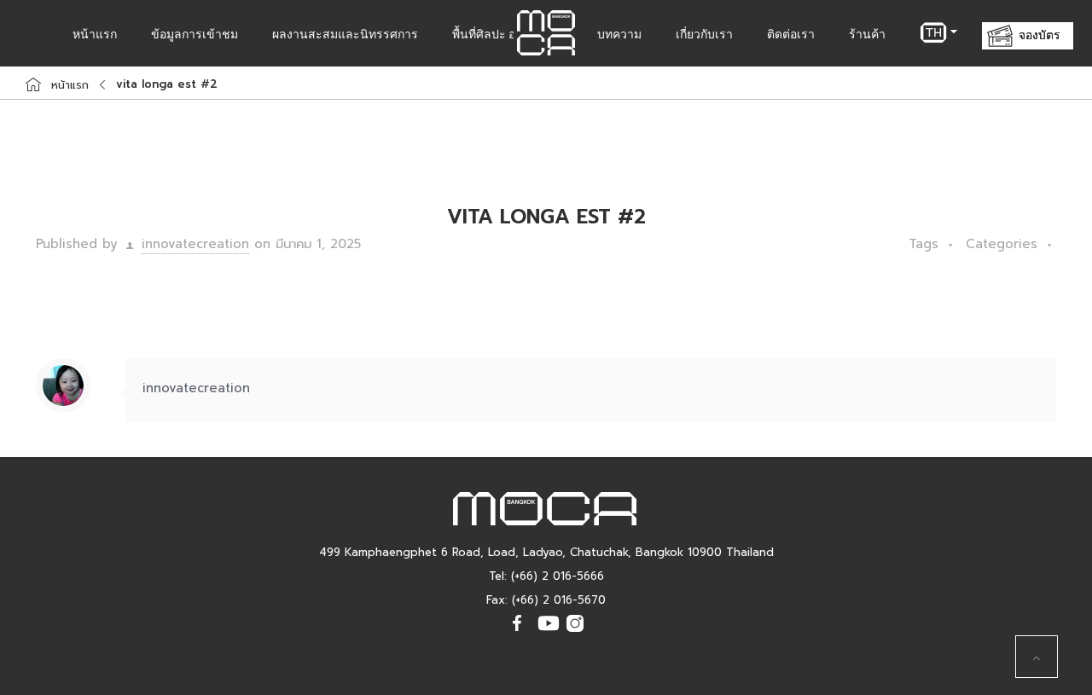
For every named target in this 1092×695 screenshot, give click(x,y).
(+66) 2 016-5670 (559, 601)
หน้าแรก (70, 85)
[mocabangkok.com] (546, 33)
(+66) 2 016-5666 (557, 577)
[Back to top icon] (1036, 656)
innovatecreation (195, 244)
